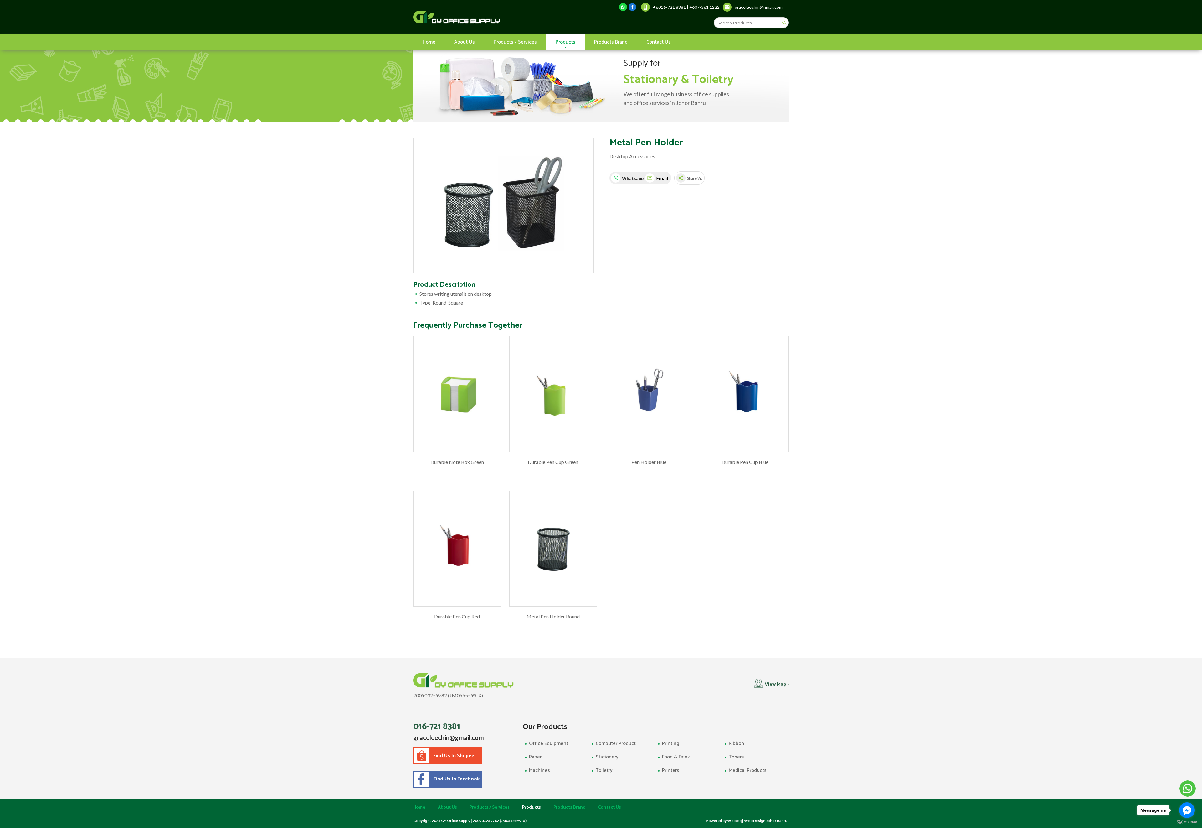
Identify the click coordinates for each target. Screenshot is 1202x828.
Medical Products (748, 770)
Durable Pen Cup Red (457, 616)
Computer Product (616, 743)
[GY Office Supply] (489, 17)
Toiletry (604, 770)
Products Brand (611, 42)
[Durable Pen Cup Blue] (745, 394)
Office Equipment (548, 743)
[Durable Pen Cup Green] (553, 394)
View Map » (777, 684)
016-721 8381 (436, 726)
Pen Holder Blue (648, 462)
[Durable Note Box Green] (457, 394)
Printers (670, 770)
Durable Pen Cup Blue (745, 462)
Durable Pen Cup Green (553, 462)
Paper (535, 757)
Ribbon (736, 743)
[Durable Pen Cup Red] (457, 549)
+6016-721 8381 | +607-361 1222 (686, 7)
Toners (736, 757)
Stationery (607, 757)
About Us (464, 42)
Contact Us (658, 42)
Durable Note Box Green (457, 462)
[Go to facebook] (1187, 810)
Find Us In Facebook (455, 779)
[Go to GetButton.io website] (1187, 822)
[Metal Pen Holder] (503, 205)
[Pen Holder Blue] (649, 394)
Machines (539, 770)
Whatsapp (632, 178)
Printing (670, 743)
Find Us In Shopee (453, 756)
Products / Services (515, 42)
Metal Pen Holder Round (553, 616)
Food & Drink (676, 757)
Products (565, 42)
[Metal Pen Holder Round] (553, 549)
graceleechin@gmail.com (448, 737)
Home (429, 42)
